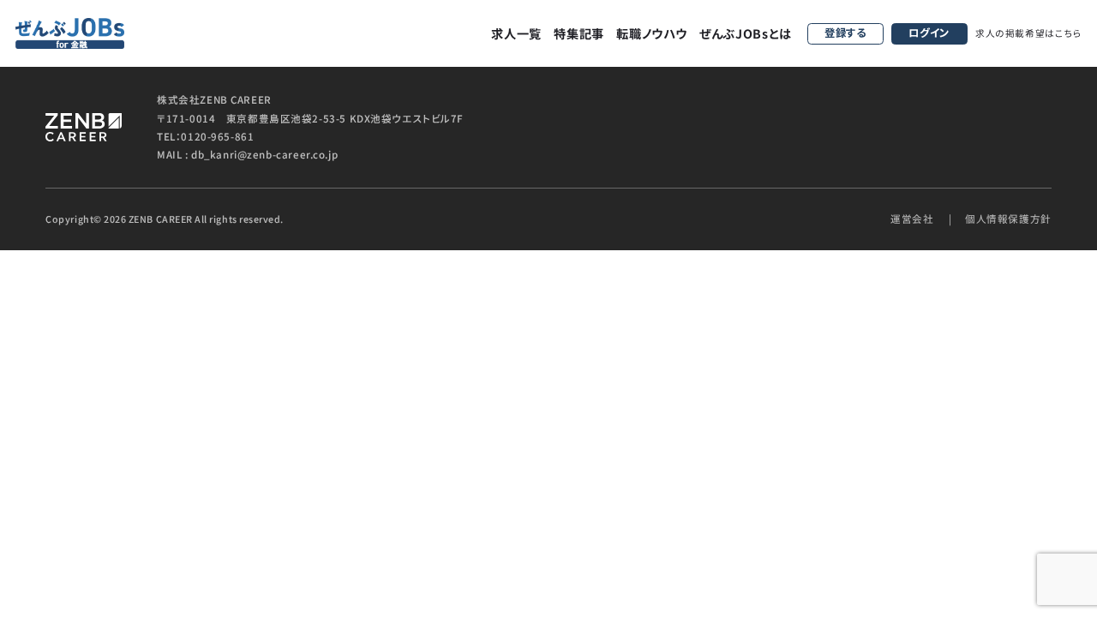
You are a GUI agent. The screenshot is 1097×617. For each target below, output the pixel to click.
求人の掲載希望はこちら (1028, 33)
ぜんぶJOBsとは (745, 33)
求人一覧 (516, 33)
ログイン (929, 32)
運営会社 (911, 218)
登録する (845, 32)
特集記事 (579, 33)
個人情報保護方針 (1008, 218)
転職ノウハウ (651, 33)
